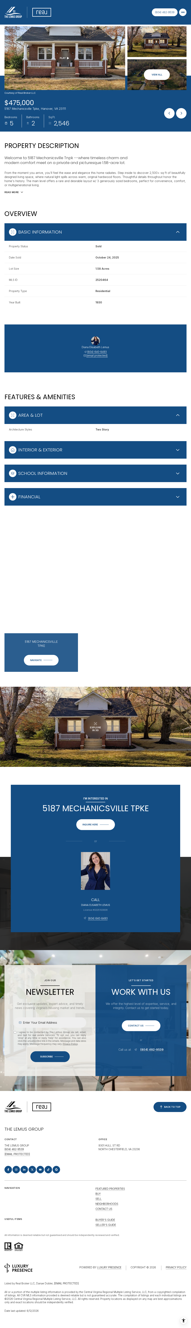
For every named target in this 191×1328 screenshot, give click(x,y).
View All (157, 74)
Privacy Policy (70, 1043)
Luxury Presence (109, 1267)
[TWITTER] (32, 1169)
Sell (99, 1198)
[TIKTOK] (48, 1169)
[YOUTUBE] (40, 1169)
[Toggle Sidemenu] (183, 12)
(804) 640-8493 (97, 351)
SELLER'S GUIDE (106, 1224)
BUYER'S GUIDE (105, 1219)
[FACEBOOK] (8, 1169)
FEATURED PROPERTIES (110, 1188)
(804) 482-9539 (164, 12)
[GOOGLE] (56, 1169)
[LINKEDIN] (24, 1169)
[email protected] (66, 1283)
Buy (98, 1193)
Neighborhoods (107, 1203)
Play (63, 58)
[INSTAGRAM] (16, 1169)
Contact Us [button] (104, 1208)
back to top (172, 1106)
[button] (141, 1025)
